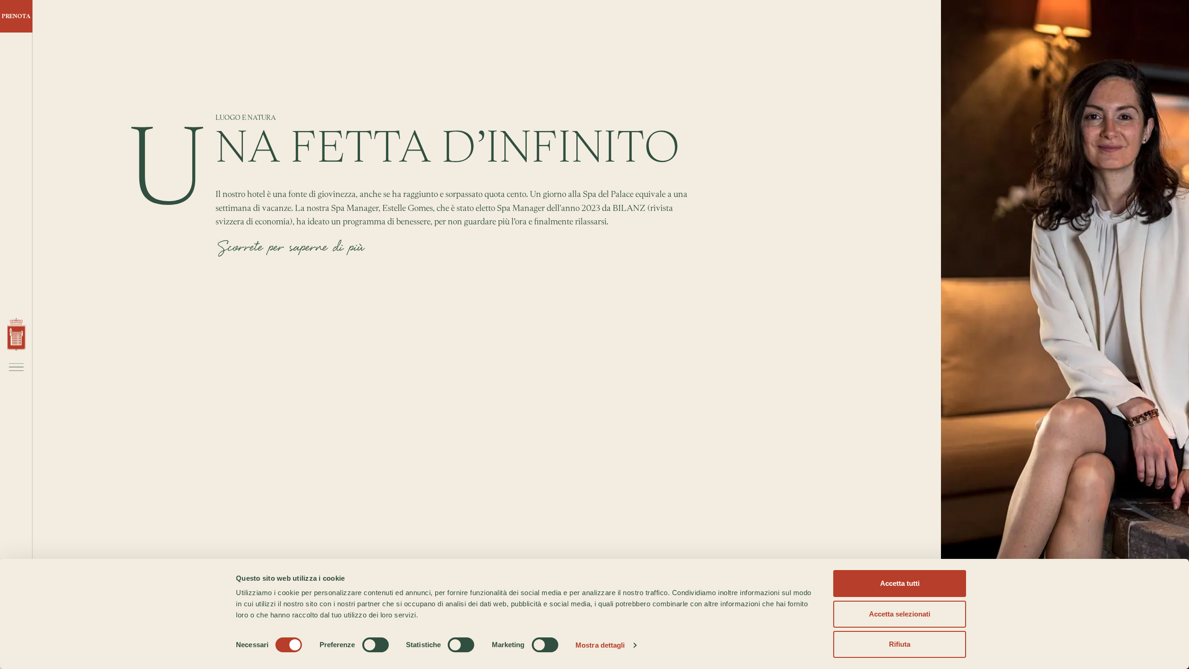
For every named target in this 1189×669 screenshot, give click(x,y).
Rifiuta (899, 644)
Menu (16, 367)
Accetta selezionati (899, 614)
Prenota (16, 16)
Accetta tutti (900, 583)
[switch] (375, 644)
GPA (16, 334)
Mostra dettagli (600, 645)
